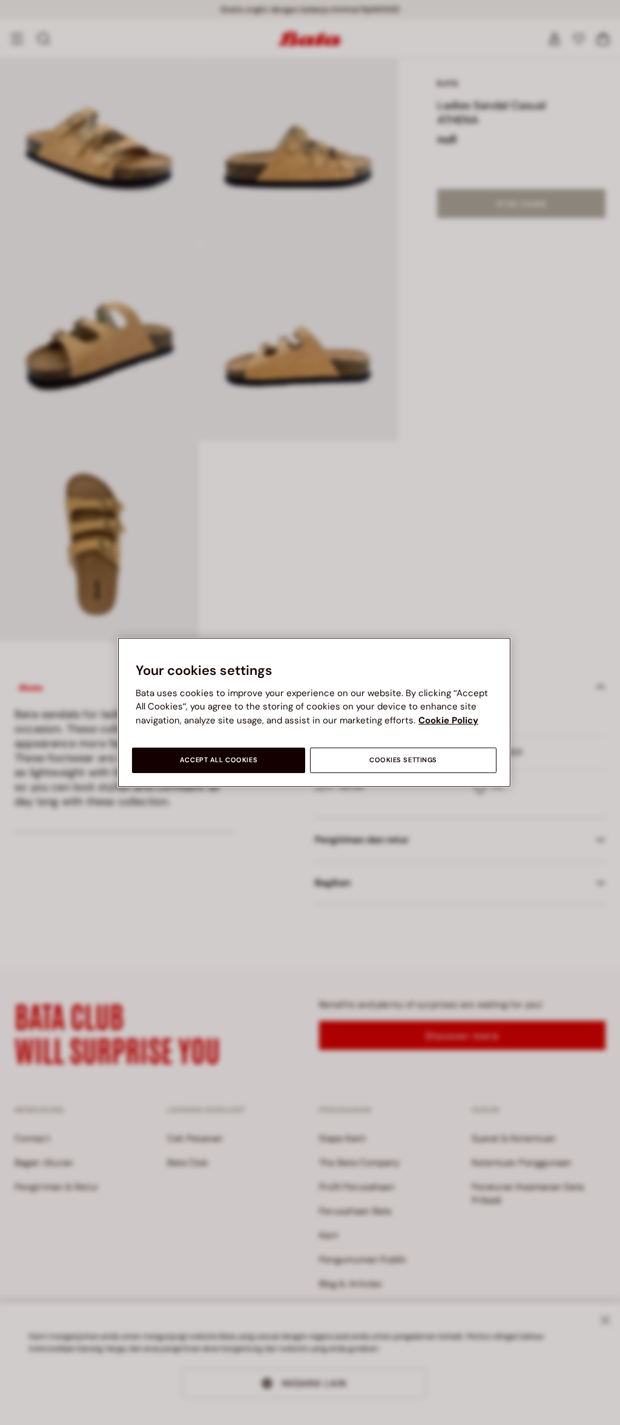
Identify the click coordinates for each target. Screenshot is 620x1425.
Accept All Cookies (218, 760)
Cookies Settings (403, 760)
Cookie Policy (448, 720)
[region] (314, 712)
